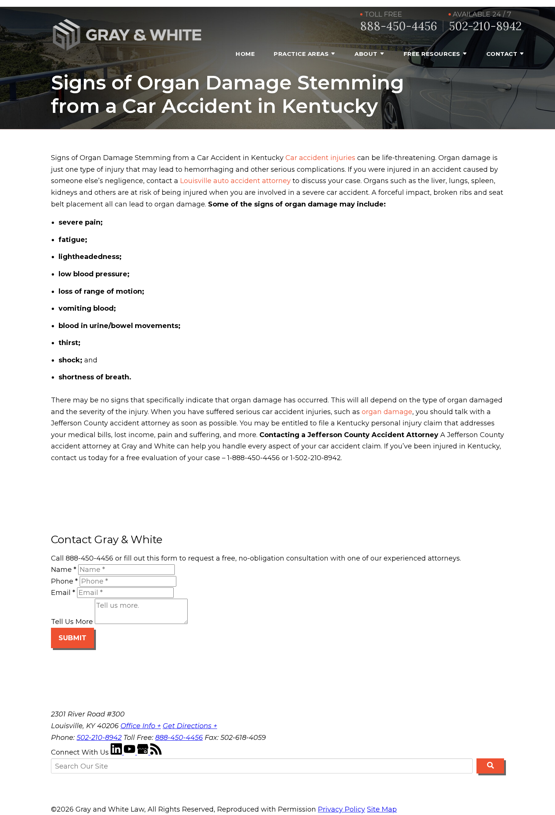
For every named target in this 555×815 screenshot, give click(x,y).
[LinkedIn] (117, 752)
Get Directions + (190, 726)
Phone (64, 581)
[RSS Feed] (156, 752)
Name (63, 569)
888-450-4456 (398, 26)
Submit (72, 638)
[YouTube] (130, 752)
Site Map (382, 809)
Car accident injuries (320, 158)
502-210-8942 (485, 26)
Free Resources (432, 53)
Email (63, 593)
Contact (502, 53)
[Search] (490, 765)
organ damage (387, 412)
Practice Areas (301, 53)
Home (245, 53)
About (366, 53)
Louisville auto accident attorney (235, 181)
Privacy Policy (341, 809)
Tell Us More (72, 622)
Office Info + (140, 726)
